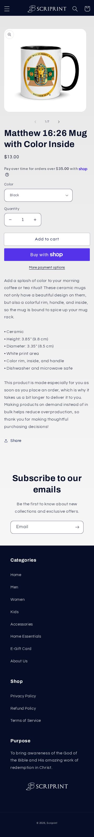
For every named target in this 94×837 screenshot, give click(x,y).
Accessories (21, 624)
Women (17, 600)
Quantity (11, 209)
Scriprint (52, 823)
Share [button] (15, 441)
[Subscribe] (77, 527)
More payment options (47, 267)
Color (9, 184)
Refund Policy (23, 708)
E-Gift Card (21, 649)
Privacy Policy (23, 696)
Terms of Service (25, 721)
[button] (7, 9)
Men (14, 587)
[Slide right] (58, 122)
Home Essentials (25, 636)
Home (15, 575)
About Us (19, 661)
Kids (14, 612)
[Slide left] (35, 122)
